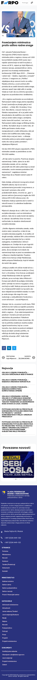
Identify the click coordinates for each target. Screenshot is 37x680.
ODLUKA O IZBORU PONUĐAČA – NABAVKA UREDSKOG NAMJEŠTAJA (16, 381)
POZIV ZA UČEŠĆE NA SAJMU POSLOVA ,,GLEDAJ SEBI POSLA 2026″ (18, 475)
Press (4, 635)
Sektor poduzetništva (9, 588)
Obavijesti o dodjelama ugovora (13, 655)
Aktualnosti (6, 608)
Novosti (4, 558)
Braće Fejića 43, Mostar (13, 531)
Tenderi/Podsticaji (8, 564)
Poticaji (5, 631)
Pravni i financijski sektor (10, 595)
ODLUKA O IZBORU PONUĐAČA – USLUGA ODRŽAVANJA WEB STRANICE (17, 373)
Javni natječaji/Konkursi (10, 615)
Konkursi (5, 561)
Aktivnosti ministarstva (10, 605)
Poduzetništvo (7, 628)
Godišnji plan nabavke (9, 651)
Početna (5, 551)
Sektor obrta (6, 585)
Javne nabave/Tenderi (10, 611)
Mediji (4, 618)
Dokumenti (6, 568)
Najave (4, 621)
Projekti (5, 638)
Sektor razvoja (7, 591)
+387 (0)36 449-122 (12, 542)
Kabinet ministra (8, 581)
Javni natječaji (7, 658)
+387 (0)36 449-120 (12, 538)
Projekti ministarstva (9, 641)
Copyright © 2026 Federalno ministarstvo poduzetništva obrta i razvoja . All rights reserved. (18, 675)
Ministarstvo (6, 554)
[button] (4, 464)
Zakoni (4, 665)
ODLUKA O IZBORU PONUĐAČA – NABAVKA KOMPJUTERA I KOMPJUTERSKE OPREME (15, 389)
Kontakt (5, 571)
